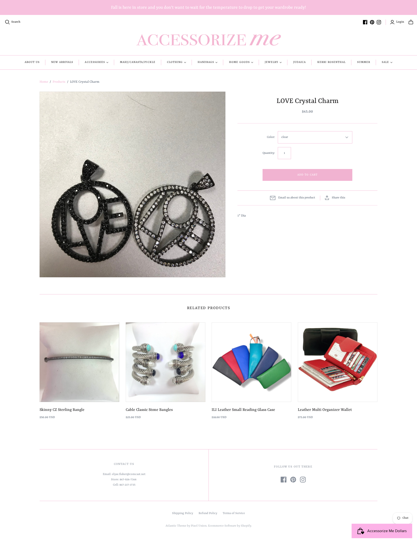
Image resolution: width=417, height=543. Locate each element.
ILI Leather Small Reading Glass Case (243, 410)
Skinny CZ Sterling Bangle (62, 410)
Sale (385, 62)
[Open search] (7, 22)
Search (15, 22)
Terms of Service (234, 513)
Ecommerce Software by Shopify (229, 526)
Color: (271, 137)
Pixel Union (199, 526)
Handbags (206, 62)
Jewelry (271, 62)
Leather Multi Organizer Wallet (325, 410)
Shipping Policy (182, 513)
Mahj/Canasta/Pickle (137, 62)
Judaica (299, 62)
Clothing (175, 62)
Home (44, 82)
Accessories (95, 62)
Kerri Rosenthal (331, 62)
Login (400, 22)
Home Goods (239, 62)
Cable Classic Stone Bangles (149, 410)
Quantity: (269, 153)
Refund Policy (208, 513)
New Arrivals (62, 62)
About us (32, 62)
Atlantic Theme (176, 526)
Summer (363, 62)
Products (59, 82)
